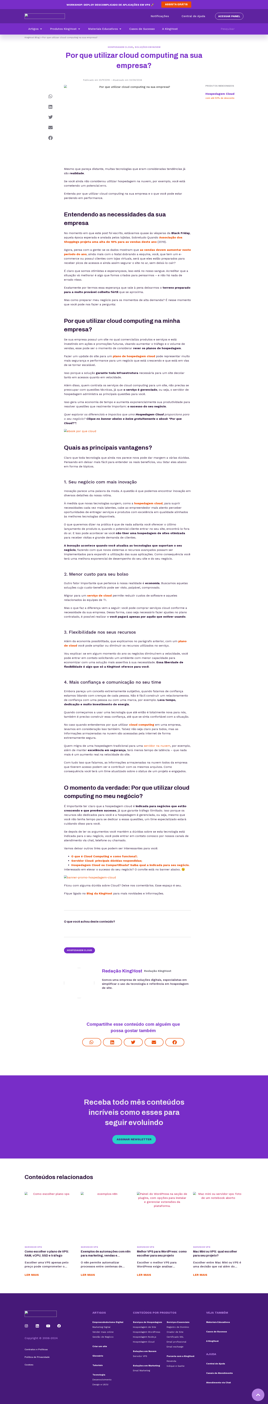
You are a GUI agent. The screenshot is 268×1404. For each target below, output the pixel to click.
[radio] (125, 922)
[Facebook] (59, 1326)
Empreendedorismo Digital (107, 1322)
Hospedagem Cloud (120, 47)
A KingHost (212, 1341)
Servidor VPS (33, 1247)
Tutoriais (97, 1365)
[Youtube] (48, 1326)
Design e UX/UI (100, 1384)
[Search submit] (241, 29)
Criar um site (99, 1346)
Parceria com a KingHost (180, 1356)
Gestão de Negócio (103, 1337)
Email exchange (175, 1346)
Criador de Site (175, 1332)
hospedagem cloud (148, 503)
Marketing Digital (101, 1327)
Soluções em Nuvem (147, 47)
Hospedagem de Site (144, 1327)
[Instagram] (26, 1326)
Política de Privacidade (37, 1357)
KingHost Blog (32, 37)
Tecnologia (98, 1374)
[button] (35, 29)
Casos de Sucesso (216, 1331)
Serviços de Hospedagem (147, 1322)
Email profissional (176, 1342)
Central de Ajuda (215, 1363)
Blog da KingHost (99, 893)
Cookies (29, 1364)
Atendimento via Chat (218, 1382)
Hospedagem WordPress (146, 1332)
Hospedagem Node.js (144, 1337)
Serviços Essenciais (178, 1322)
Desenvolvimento (102, 1379)
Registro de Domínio (178, 1327)
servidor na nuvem (157, 745)
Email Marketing (141, 1370)
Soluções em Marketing (146, 1365)
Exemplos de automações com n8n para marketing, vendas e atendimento (106, 1255)
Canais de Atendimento (219, 1373)
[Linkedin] (37, 1326)
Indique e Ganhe (176, 1366)
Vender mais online (103, 1332)
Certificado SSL (175, 1337)
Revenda (171, 1361)
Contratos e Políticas (36, 1349)
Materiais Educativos (218, 1322)
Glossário (97, 1356)
